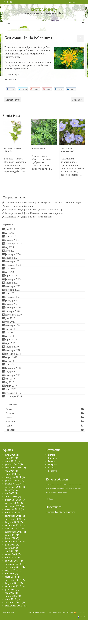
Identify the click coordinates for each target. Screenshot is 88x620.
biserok (62, 485)
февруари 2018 (13, 368)
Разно (9, 425)
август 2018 (11, 357)
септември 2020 (13, 314)
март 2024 (10, 250)
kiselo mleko (53, 488)
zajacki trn (71, 488)
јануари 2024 (12, 257)
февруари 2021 (13, 300)
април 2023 (11, 275)
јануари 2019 (12, 346)
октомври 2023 (13, 264)
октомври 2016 (13, 392)
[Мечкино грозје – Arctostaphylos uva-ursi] (72, 132)
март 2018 (10, 364)
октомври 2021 (13, 296)
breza (73, 485)
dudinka (48, 488)
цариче (60, 492)
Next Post (77, 99)
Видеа (9, 417)
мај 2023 (9, 272)
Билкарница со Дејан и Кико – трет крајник (28, 216)
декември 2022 (13, 286)
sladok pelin (65, 488)
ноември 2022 (12, 289)
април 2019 (11, 339)
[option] (16, 147)
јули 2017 (10, 378)
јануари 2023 (12, 282)
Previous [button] (5, 153)
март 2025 (10, 236)
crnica (80, 485)
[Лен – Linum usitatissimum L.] (44, 132)
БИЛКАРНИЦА (44, 9)
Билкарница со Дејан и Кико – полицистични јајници (33, 213)
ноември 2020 (12, 311)
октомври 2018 (13, 353)
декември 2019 (13, 325)
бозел (79, 488)
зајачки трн (54, 492)
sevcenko (59, 488)
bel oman (7, 94)
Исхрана (10, 421)
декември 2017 (13, 375)
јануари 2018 (12, 371)
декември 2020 (13, 307)
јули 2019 (10, 328)
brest (70, 485)
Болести (10, 413)
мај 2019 (9, 336)
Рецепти (10, 429)
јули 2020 (10, 318)
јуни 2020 (10, 321)
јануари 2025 (12, 240)
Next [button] (83, 153)
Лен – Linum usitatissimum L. (20, 206)
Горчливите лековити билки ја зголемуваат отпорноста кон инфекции (42, 202)
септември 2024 (13, 243)
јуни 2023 (10, 268)
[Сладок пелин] (16, 132)
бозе (76, 488)
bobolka (66, 485)
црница (65, 492)
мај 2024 (9, 247)
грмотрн (48, 492)
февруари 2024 (13, 254)
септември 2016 (13, 396)
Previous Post (12, 99)
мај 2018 (9, 360)
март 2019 (10, 343)
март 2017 (10, 389)
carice (76, 485)
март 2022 (10, 293)
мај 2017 (9, 382)
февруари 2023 (13, 279)
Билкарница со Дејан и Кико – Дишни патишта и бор (33, 209)
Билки (13, 43)
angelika (48, 485)
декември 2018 (13, 350)
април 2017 (11, 385)
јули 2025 (10, 229)
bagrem (52, 485)
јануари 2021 (12, 304)
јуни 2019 (10, 332)
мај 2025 (9, 232)
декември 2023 (13, 261)
